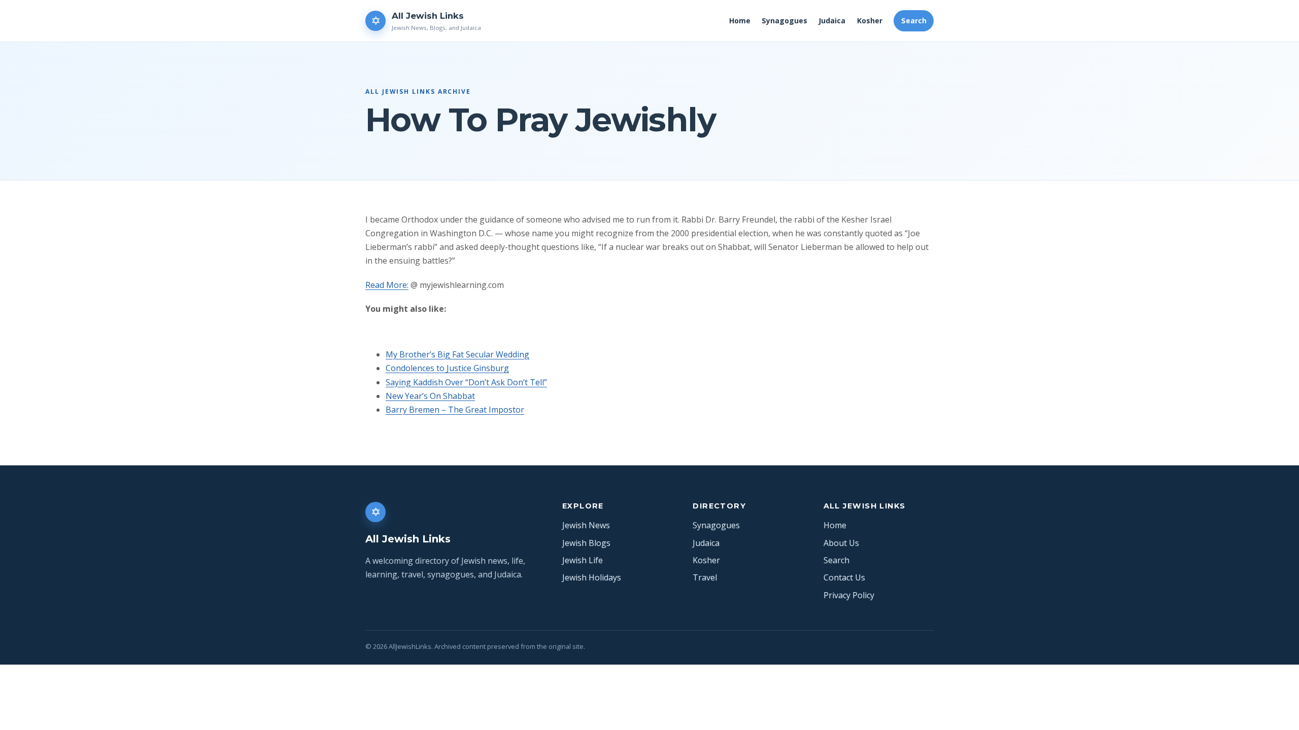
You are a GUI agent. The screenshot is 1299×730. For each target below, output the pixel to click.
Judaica (831, 20)
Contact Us (844, 577)
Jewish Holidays (591, 577)
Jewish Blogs (586, 543)
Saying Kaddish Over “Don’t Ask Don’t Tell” (466, 382)
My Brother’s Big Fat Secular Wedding (457, 354)
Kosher (869, 20)
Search (914, 20)
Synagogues (784, 20)
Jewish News (586, 525)
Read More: (386, 284)
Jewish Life (582, 560)
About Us (841, 543)
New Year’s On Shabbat (430, 396)
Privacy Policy (849, 595)
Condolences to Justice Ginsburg (447, 368)
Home (739, 20)
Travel (705, 577)
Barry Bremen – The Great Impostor (455, 409)
